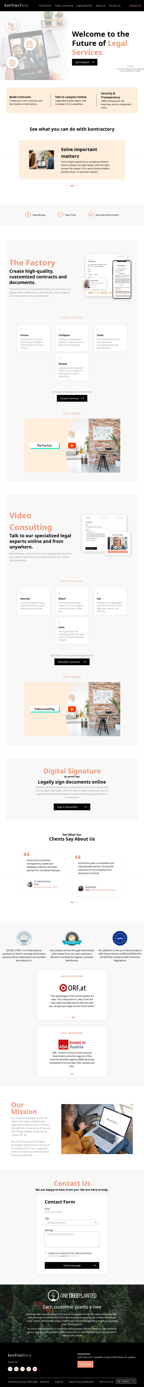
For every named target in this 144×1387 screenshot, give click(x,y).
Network (45, 1381)
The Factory (45, 5)
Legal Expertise (84, 5)
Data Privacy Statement (81, 1381)
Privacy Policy (54, 1256)
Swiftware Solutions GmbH (102, 889)
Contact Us (115, 5)
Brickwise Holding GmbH (46, 887)
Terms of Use (72, 1256)
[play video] (72, 446)
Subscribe (85, 1364)
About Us (101, 5)
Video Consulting (64, 5)
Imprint (59, 1381)
